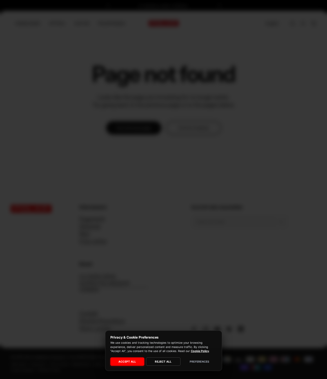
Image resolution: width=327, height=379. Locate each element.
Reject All (163, 361)
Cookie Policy (200, 351)
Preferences (199, 361)
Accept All (127, 361)
